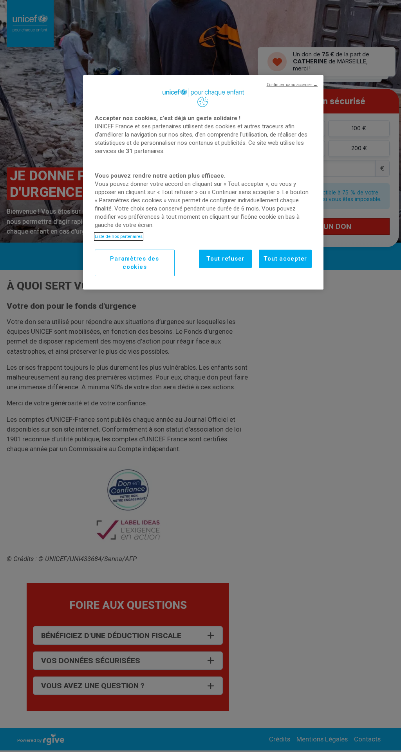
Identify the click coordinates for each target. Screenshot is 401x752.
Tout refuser (225, 258)
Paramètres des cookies (134, 262)
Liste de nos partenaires (119, 236)
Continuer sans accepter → (292, 84)
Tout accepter (285, 258)
